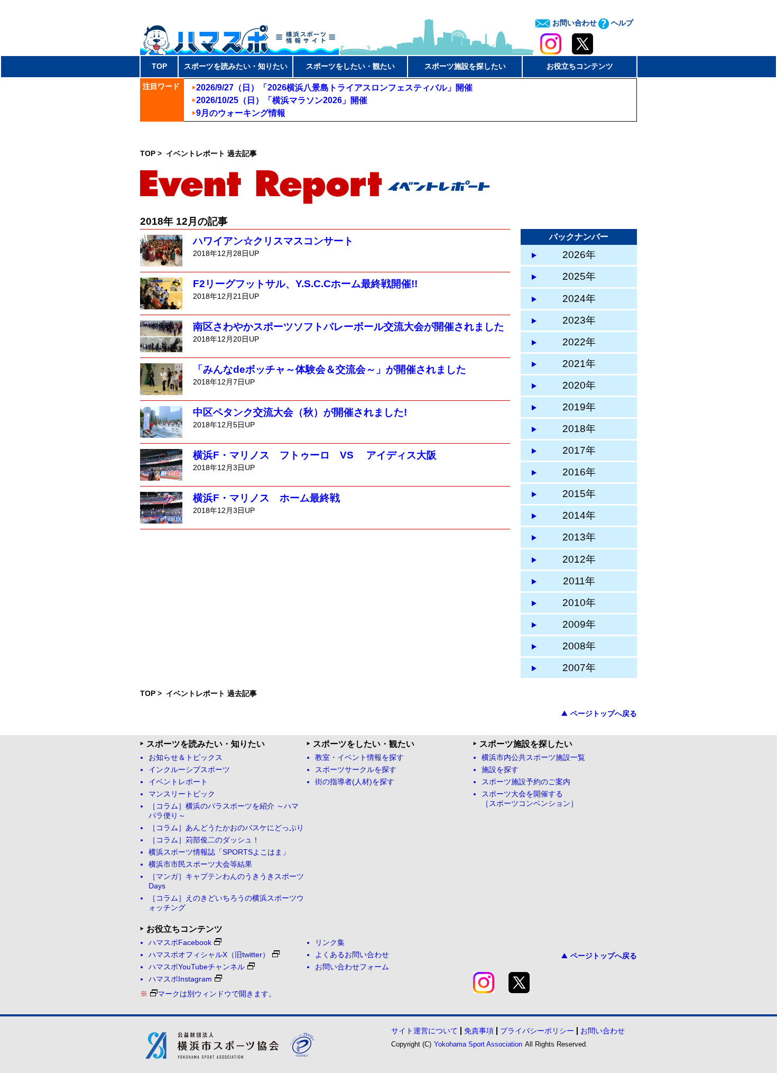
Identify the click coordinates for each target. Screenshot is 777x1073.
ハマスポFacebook (180, 943)
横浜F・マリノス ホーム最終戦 (266, 497)
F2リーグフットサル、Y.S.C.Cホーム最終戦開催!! (305, 283)
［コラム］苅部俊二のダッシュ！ (204, 840)
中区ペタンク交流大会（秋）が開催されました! (300, 412)
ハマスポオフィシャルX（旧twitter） (209, 955)
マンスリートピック (182, 794)
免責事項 (479, 1030)
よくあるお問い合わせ (352, 955)
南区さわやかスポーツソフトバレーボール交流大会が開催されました (348, 326)
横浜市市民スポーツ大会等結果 (200, 864)
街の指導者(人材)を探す (354, 782)
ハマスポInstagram (180, 979)
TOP (159, 66)
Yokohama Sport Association (478, 1044)
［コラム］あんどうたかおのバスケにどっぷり (226, 828)
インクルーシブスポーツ (189, 770)
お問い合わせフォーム (352, 967)
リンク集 (330, 943)
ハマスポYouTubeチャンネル (197, 967)
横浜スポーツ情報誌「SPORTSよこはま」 (219, 852)
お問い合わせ (573, 23)
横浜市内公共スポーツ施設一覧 (533, 758)
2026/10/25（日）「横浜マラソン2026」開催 (281, 100)
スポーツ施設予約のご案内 (526, 782)
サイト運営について (424, 1030)
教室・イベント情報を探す (359, 758)
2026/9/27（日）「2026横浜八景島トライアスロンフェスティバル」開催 (334, 87)
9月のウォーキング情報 (240, 112)
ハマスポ (239, 36)
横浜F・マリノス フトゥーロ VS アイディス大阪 (315, 455)
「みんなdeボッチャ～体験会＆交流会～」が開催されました (329, 369)
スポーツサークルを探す (355, 770)
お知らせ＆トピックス (186, 758)
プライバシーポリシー (537, 1030)
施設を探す (500, 770)
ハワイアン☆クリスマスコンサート (273, 240)
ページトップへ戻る (603, 713)
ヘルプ (621, 23)
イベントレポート (178, 782)
